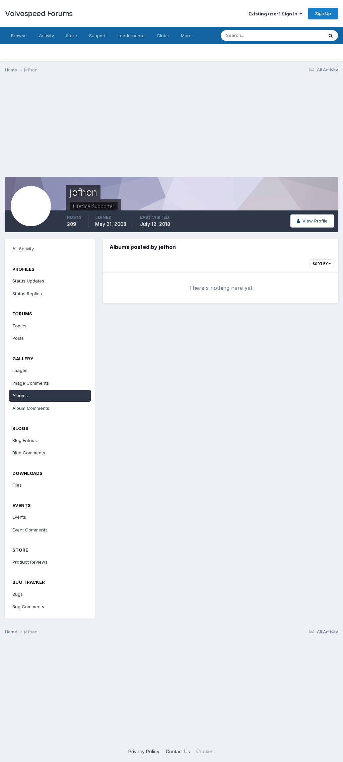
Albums (20, 395)
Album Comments (30, 408)
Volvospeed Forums (39, 13)
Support (97, 35)
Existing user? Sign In (274, 13)
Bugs (17, 594)
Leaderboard (131, 35)
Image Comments (30, 383)
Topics (19, 325)
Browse (19, 35)
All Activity (23, 248)
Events (19, 517)
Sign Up (323, 13)
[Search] (330, 35)
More (186, 35)
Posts (18, 338)
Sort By (321, 264)
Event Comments (30, 529)
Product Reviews (30, 562)
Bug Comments (28, 606)
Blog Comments (28, 452)
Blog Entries (24, 440)
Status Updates (299, 35)
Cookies (205, 751)
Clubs (163, 35)
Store (71, 35)
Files (17, 485)
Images (19, 370)
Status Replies (27, 293)
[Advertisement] (171, 130)
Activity (46, 35)
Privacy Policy (143, 751)
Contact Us (178, 751)
